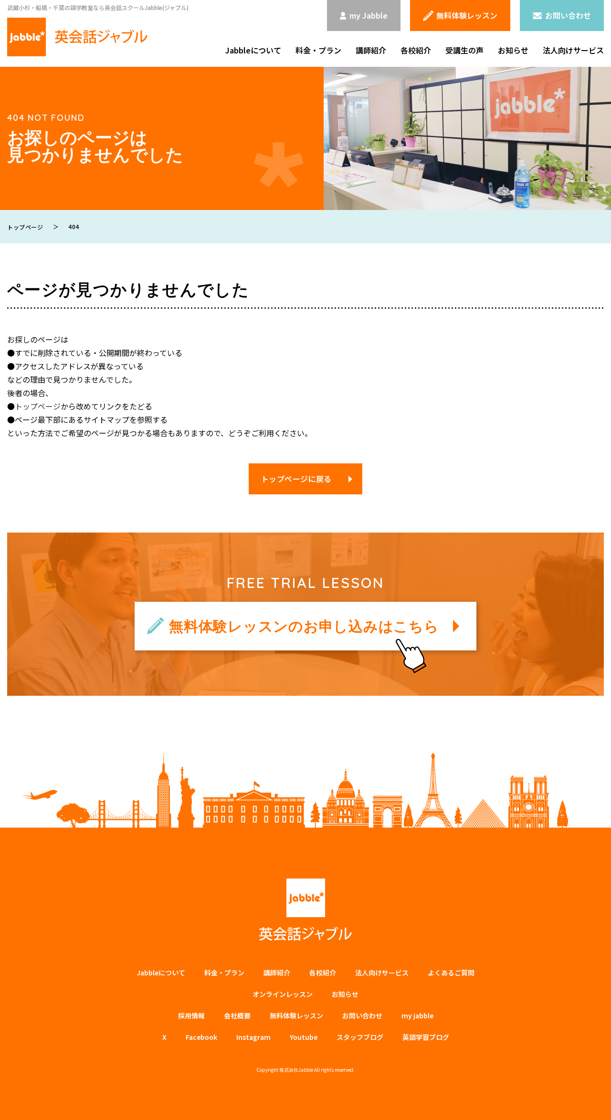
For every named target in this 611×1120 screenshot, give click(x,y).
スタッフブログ (360, 1037)
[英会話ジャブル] (77, 37)
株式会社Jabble (296, 1069)
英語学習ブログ (425, 1037)
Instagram (253, 1037)
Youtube (303, 1037)
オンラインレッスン (283, 994)
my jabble (417, 1015)
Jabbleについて (253, 50)
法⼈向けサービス (382, 972)
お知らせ (513, 50)
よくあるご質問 (451, 972)
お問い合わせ (362, 1015)
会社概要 (237, 1015)
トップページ (38, 406)
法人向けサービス (573, 50)
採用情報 (191, 1015)
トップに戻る (589, 1101)
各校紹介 (415, 50)
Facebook (201, 1037)
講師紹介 (371, 50)
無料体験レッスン (296, 1015)
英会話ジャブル (305, 910)
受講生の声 (464, 50)
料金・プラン (318, 50)
